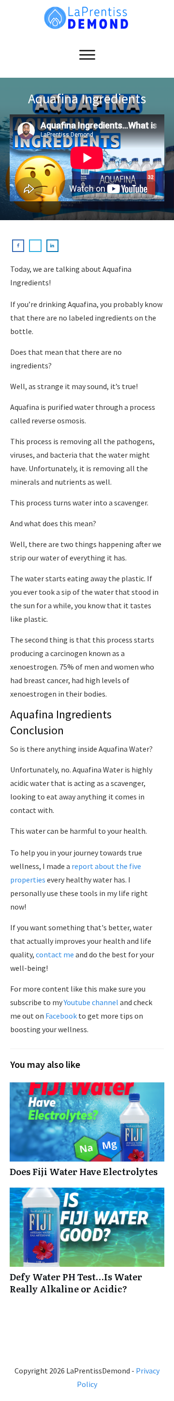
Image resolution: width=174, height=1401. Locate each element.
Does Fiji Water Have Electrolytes (87, 1134)
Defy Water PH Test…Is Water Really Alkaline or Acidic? (87, 1246)
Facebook (60, 1016)
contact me (55, 954)
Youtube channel (90, 1002)
